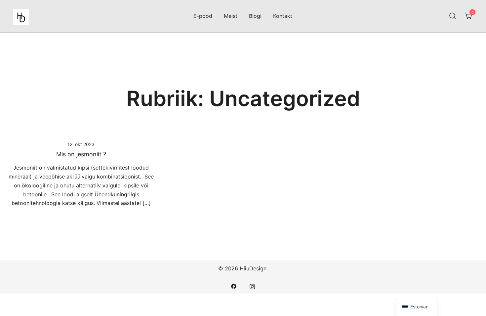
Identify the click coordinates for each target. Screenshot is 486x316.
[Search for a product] (453, 16)
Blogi (255, 16)
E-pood (202, 16)
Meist (230, 16)
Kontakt (282, 16)
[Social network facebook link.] (233, 285)
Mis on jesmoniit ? (81, 154)
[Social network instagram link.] (252, 285)
